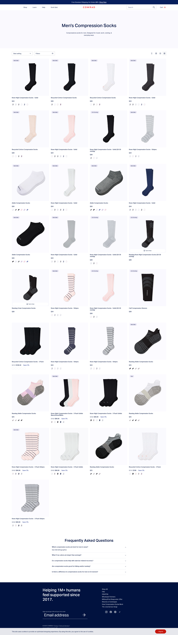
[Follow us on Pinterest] (115, 611)
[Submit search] (154, 7)
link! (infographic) (61, 550)
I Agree (160, 631)
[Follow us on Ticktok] (119, 611)
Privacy (56, 625)
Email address (56, 615)
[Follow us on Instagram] (106, 611)
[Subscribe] (84, 615)
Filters (38, 53)
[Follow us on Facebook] (110, 611)
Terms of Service (64, 625)
